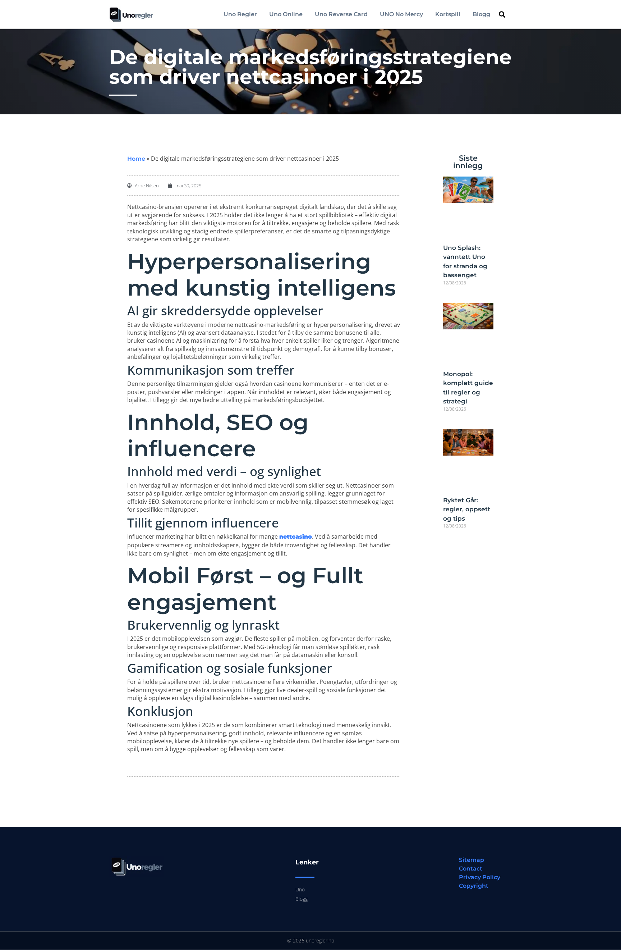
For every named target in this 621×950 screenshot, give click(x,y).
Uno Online (286, 14)
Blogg (481, 14)
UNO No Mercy (401, 14)
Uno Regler (240, 14)
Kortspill (447, 14)
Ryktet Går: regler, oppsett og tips (466, 509)
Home (136, 158)
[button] (502, 14)
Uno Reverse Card (341, 14)
